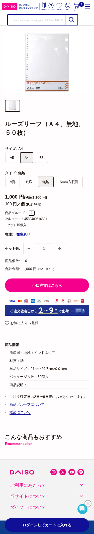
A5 (12, 158)
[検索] (71, 20)
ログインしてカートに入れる (47, 525)
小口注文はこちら (47, 285)
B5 (41, 158)
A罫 (13, 182)
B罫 (29, 182)
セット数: (12, 249)
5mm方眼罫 (69, 182)
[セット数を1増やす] (59, 248)
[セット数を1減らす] (29, 248)
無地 (45, 182)
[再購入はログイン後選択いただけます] (68, 6)
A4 (27, 158)
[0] (76, 6)
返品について (20, 412)
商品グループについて (27, 404)
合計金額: (12, 269)
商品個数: (12, 261)
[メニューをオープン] (87, 6)
